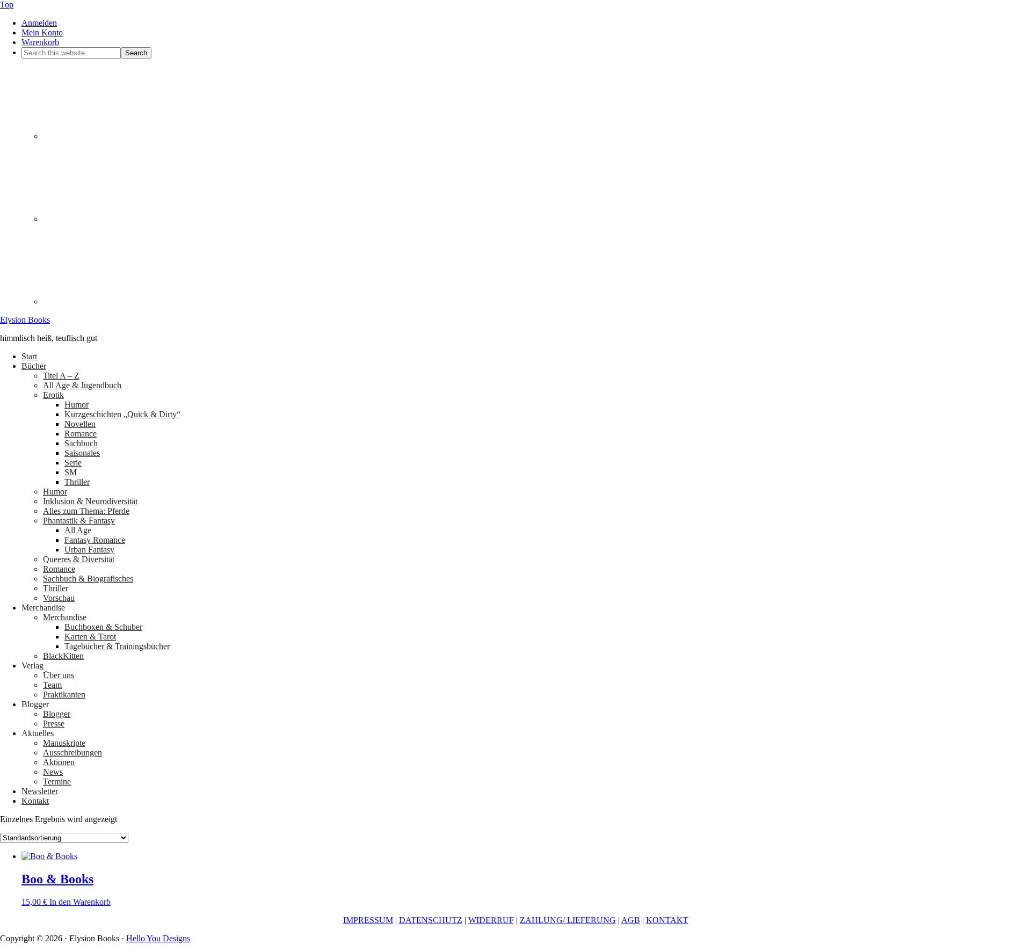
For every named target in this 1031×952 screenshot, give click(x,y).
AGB (630, 920)
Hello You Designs (158, 938)
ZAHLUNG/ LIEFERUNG (568, 920)
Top (6, 4)
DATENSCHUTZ (430, 920)
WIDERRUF (491, 920)
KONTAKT (667, 920)
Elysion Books (25, 319)
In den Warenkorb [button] (80, 901)
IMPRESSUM (368, 920)
